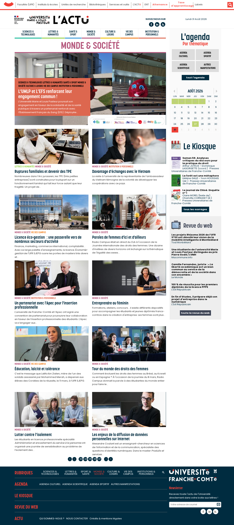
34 (85, 458)
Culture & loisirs (110, 33)
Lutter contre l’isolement (33, 434)
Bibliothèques (97, 4)
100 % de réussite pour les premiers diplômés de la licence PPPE (194, 286)
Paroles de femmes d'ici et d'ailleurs (119, 237)
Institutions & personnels (146, 473)
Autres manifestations (208, 66)
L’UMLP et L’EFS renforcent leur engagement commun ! (45, 93)
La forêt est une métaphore (200, 175)
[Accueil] (51, 20)
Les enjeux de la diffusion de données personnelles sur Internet (120, 436)
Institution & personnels (152, 33)
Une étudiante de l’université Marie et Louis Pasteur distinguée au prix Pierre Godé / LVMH (194, 252)
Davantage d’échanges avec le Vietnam (121, 171)
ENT (147, 4)
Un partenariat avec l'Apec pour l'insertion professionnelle (46, 305)
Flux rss (163, 24)
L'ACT (137, 4)
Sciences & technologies (28, 33)
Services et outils (119, 4)
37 (99, 458)
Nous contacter (77, 518)
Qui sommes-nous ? (51, 518)
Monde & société (91, 33)
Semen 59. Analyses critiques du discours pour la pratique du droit (199, 160)
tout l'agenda (195, 77)
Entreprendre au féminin (110, 303)
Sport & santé (86, 473)
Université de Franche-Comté (9, 3)
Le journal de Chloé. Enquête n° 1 (200, 191)
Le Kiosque (24, 495)
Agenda (21, 484)
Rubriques (24, 472)
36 (94, 458)
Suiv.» (216, 91)
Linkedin (157, 24)
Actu (19, 518)
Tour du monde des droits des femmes (120, 368)
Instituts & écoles (48, 4)
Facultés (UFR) (25, 4)
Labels (199, 4)
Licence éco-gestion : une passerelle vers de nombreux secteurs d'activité (48, 239)
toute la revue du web (195, 313)
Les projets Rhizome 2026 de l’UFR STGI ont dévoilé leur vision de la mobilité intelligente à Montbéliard (194, 237)
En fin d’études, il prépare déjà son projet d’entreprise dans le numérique (194, 299)
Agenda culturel (183, 54)
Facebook (151, 24)
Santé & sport (73, 33)
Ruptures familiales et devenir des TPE (43, 171)
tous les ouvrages (195, 209)
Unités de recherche (73, 4)
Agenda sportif (207, 54)
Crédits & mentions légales (106, 518)
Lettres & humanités (53, 33)
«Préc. (174, 91)
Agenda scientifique (183, 66)
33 (81, 458)
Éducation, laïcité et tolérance (37, 368)
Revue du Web (26, 507)
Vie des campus (129, 33)
